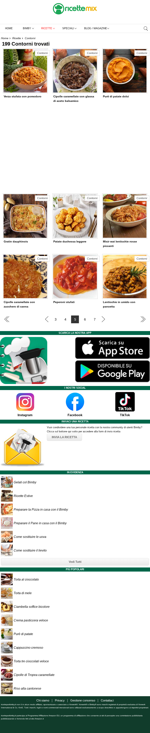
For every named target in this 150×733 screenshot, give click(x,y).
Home (9, 28)
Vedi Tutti (75, 561)
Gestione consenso (82, 700)
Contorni (30, 38)
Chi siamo (42, 700)
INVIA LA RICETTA (64, 437)
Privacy (60, 700)
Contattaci (107, 700)
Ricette (16, 38)
